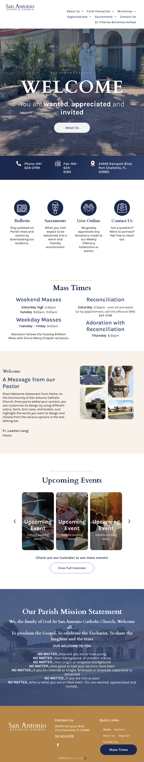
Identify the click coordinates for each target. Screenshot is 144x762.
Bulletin (22, 221)
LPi (85, 758)
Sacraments (55, 221)
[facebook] (58, 745)
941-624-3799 (64, 736)
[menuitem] (75, 11)
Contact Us (122, 221)
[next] (129, 521)
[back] (15, 521)
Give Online (88, 221)
